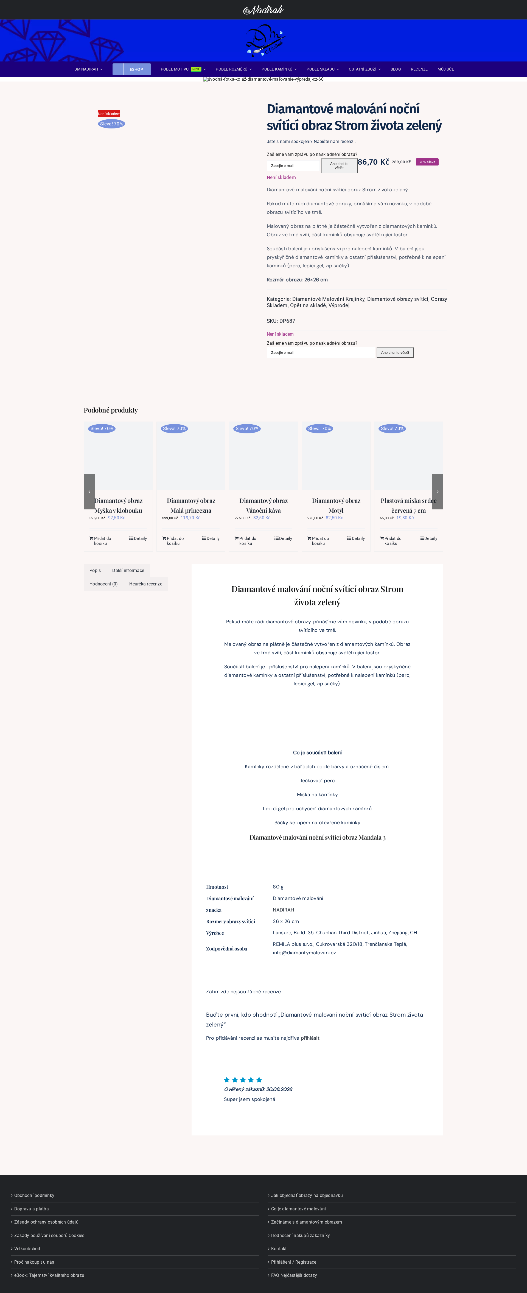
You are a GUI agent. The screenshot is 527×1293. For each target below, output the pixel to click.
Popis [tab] (95, 570)
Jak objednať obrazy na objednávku (307, 1195)
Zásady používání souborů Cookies (49, 1235)
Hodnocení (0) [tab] (103, 584)
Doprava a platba (31, 1208)
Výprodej (339, 305)
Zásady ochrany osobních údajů (46, 1222)
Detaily (140, 538)
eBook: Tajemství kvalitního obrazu (49, 1275)
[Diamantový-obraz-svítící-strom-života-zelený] (173, 184)
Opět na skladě (308, 305)
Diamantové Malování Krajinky (328, 299)
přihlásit (310, 1038)
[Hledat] (489, 40)
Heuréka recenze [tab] (145, 584)
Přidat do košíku (102, 541)
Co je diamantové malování (298, 1208)
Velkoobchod (27, 1248)
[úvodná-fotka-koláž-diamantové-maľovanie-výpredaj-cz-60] (263, 79)
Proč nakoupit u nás (34, 1261)
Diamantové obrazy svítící (397, 299)
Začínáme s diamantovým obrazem (306, 1222)
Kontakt (279, 1248)
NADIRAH (283, 910)
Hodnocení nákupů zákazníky (300, 1235)
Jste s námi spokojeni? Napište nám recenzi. (311, 141)
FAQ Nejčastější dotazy (294, 1275)
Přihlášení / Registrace (293, 1261)
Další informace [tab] (128, 570)
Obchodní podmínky (34, 1195)
